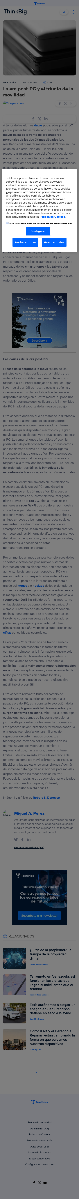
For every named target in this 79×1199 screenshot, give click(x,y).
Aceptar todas (54, 242)
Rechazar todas (25, 242)
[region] (39, 210)
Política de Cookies (52, 216)
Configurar (38, 231)
